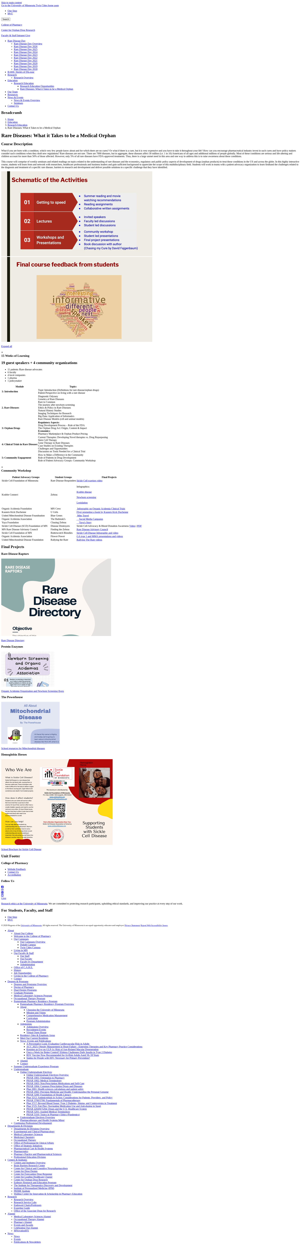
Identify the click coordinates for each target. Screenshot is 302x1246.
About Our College (23, 933)
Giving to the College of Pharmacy (31, 975)
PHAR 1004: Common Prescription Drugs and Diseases (54, 1086)
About (11, 930)
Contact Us (13, 872)
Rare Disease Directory (12, 640)
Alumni (24, 1060)
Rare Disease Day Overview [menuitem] (28, 43)
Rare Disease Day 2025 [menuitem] (25, 49)
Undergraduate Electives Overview (37, 1117)
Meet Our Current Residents (34, 1038)
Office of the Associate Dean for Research (35, 1211)
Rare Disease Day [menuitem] (16, 40)
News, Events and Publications (35, 1041)
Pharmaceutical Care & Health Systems (33, 1148)
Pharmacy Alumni (23, 1222)
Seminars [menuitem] (18, 103)
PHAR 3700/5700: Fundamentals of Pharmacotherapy (53, 1100)
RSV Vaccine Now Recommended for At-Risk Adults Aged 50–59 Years (62, 1055)
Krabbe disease (84, 492)
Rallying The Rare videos (89, 539)
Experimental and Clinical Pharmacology (34, 1131)
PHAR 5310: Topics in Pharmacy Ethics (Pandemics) (53, 1114)
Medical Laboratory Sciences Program (33, 995)
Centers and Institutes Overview (30, 1162)
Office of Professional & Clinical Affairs (34, 1143)
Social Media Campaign (90, 519)
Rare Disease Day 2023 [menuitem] (25, 55)
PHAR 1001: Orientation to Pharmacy (45, 1077)
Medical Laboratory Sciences (28, 1134)
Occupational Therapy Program (29, 998)
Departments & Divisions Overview (32, 1128)
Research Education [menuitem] (24, 83)
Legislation (82, 502)
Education (13, 122)
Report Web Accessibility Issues (154, 925)
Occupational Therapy (25, 1140)
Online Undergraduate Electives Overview (47, 1075)
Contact (18, 978)
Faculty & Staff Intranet (13, 35)
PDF (139, 526)
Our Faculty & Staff (24, 953)
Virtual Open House (36, 1032)
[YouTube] (151, 895)
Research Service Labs (25, 1202)
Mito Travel (83, 515)
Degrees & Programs (18, 981)
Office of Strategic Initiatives (28, 1145)
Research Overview (24, 1199)
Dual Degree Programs (25, 990)
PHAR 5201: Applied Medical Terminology (48, 1111)
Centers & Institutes (17, 1160)
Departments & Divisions (20, 1126)
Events (17, 1239)
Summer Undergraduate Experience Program (36, 1066)
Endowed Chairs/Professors (27, 1205)
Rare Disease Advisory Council (92, 529)
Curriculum (32, 1018)
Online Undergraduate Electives (36, 1072)
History (17, 970)
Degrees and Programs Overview (30, 984)
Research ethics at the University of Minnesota (24, 903)
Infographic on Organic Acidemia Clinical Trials (101, 508)
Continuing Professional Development (33, 1123)
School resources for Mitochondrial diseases (23, 748)
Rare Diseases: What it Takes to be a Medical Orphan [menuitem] (46, 89)
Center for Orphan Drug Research (18, 30)
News (10, 1233)
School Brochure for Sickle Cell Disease (21, 849)
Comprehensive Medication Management (46, 1015)
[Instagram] (151, 889)
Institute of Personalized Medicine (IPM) (34, 1188)
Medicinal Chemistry (24, 1137)
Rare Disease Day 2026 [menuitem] (25, 46)
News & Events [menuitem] (15, 97)
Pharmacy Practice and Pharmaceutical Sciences (38, 1154)
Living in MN (21, 950)
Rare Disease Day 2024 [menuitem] (25, 52)
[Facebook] (151, 887)
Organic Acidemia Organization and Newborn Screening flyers (32, 691)
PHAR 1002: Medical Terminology (44, 1080)
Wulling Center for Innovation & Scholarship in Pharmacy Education (48, 1194)
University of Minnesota (31, 925)
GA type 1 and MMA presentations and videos (100, 536)
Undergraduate (21, 1069)
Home (11, 119)
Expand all (6, 346)
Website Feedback (17, 869)
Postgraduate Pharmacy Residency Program (35, 1001)
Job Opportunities (22, 973)
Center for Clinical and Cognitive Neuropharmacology (41, 1168)
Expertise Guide (22, 1208)
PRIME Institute (22, 1191)
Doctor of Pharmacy (24, 987)
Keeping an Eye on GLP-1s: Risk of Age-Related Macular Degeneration (62, 1049)
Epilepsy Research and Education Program (35, 1182)
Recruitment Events (36, 1029)
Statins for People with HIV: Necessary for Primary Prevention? (58, 1058)
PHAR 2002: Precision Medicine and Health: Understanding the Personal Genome (67, 1092)
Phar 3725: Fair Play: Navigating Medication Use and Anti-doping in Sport (63, 1106)
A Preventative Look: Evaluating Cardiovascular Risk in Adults (57, 1043)
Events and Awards (23, 1225)
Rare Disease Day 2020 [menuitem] (25, 63)
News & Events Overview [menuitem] (27, 100)
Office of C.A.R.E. (23, 967)
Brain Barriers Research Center (29, 1165)
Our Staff (24, 956)
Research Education (17, 125)
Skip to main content (11, 2)
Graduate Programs (23, 992)
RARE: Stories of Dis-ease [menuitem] (21, 72)
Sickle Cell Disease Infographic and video (97, 533)
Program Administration (38, 1021)
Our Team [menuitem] (13, 91)
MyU (10, 13)
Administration (27, 964)
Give (27, 35)
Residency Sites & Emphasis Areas (37, 1035)
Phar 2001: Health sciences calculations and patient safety (55, 1089)
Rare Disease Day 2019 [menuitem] (25, 66)
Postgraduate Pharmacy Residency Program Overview (47, 1004)
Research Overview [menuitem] (24, 77)
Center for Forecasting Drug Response (33, 1174)
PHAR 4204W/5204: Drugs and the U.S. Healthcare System (56, 1109)
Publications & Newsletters (27, 1242)
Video (132, 526)
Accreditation (14, 875)
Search (6, 19)
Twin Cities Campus (30, 947)
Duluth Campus (28, 944)
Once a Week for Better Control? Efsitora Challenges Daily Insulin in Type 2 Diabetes (69, 1052)
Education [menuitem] (13, 80)
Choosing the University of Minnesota (45, 1009)
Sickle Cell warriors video (89, 480)
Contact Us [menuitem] (13, 106)
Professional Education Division (30, 1157)
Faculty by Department (31, 961)
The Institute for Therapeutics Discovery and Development (43, 1185)
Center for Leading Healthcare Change (33, 1177)
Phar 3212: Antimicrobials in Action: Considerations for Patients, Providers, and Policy (69, 1097)
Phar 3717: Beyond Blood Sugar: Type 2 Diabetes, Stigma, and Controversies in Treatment (71, 1103)
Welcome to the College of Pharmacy (32, 936)
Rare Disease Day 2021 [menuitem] (25, 60)
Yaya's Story (84, 522)
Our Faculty (26, 959)
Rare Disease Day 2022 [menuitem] (25, 57)
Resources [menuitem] (13, 94)
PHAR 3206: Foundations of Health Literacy (48, 1094)
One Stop (12, 10)
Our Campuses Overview (32, 942)
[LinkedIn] (151, 892)
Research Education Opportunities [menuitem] (37, 86)
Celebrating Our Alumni (26, 1227)
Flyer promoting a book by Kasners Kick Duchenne (102, 512)
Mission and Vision (36, 1012)
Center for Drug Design (25, 1171)
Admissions (26, 1024)
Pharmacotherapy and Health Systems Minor (42, 1120)
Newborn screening (86, 497)
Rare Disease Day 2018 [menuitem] (25, 69)
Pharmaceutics (21, 1151)
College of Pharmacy (11, 24)
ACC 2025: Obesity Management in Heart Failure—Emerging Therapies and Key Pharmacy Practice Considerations (84, 1046)
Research (12, 1196)
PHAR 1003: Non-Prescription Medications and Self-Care (55, 1083)
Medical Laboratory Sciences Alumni (32, 1216)
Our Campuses (21, 939)
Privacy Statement (132, 925)
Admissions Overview (37, 1026)
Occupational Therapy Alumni (29, 1219)
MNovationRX (21, 1230)
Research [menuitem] (12, 74)
